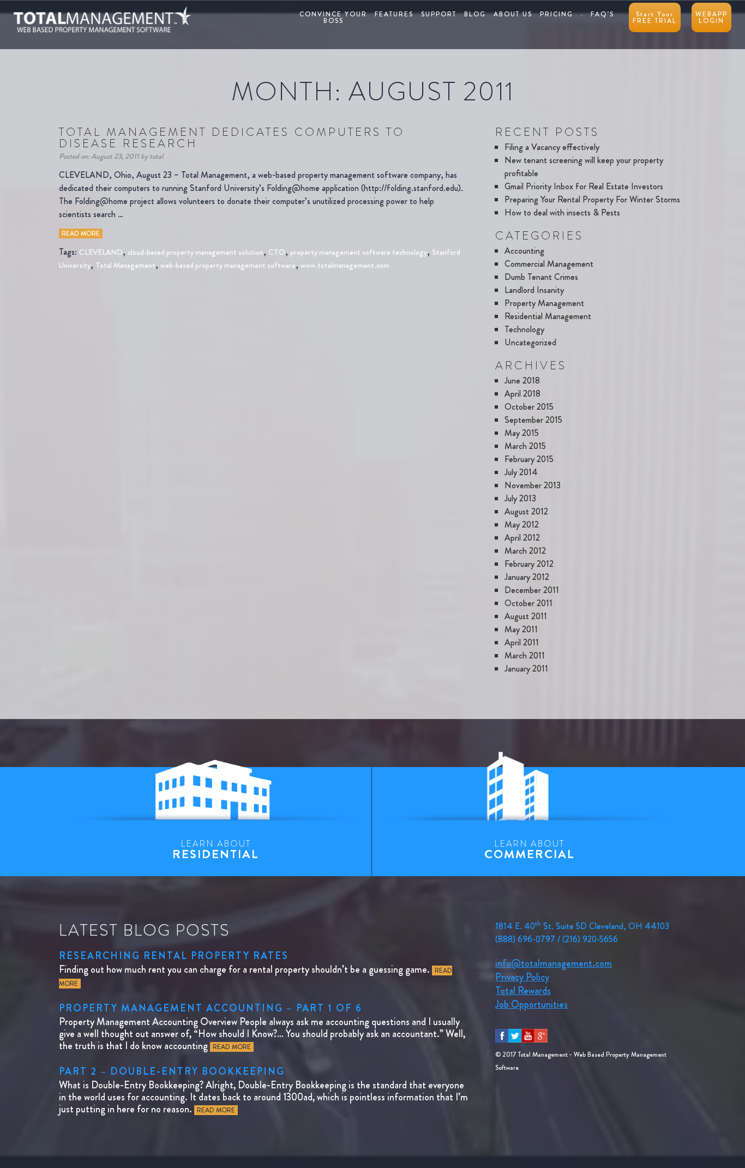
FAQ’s (602, 14)
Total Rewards (523, 991)
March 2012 (525, 550)
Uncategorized (530, 342)
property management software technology (358, 252)
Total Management (125, 265)
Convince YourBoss (333, 17)
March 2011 (524, 655)
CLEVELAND (101, 252)
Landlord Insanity (534, 290)
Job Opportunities (531, 1004)
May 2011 (521, 629)
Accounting (524, 250)
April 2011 (521, 642)
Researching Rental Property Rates (174, 956)
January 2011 (526, 668)
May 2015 (521, 433)
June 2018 (522, 380)
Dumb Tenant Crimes (541, 277)
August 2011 (525, 616)
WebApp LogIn (711, 17)
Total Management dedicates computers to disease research (232, 138)
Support (438, 14)
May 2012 (521, 524)
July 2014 (521, 472)
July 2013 (520, 498)
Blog (475, 14)
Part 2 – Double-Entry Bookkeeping (172, 1071)
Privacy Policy (522, 977)
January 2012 (526, 577)
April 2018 (522, 393)
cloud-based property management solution (195, 252)
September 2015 (533, 420)
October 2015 (529, 406)
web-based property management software (228, 265)
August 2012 (526, 511)
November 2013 (532, 485)
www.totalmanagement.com (345, 265)
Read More (81, 233)
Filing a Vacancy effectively (551, 147)
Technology (524, 329)
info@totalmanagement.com (553, 963)
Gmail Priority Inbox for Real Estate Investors (583, 186)
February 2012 (529, 564)
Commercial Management (548, 263)
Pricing (556, 14)
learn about (215, 849)
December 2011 (531, 590)
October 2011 (528, 603)
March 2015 (525, 446)
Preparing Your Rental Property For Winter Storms (592, 199)
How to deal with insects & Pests (562, 212)
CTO (276, 252)
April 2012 (522, 537)
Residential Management (547, 316)
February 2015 (529, 459)
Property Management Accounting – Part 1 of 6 (210, 1008)
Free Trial (655, 17)
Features (394, 14)
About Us (513, 14)
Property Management (544, 303)
